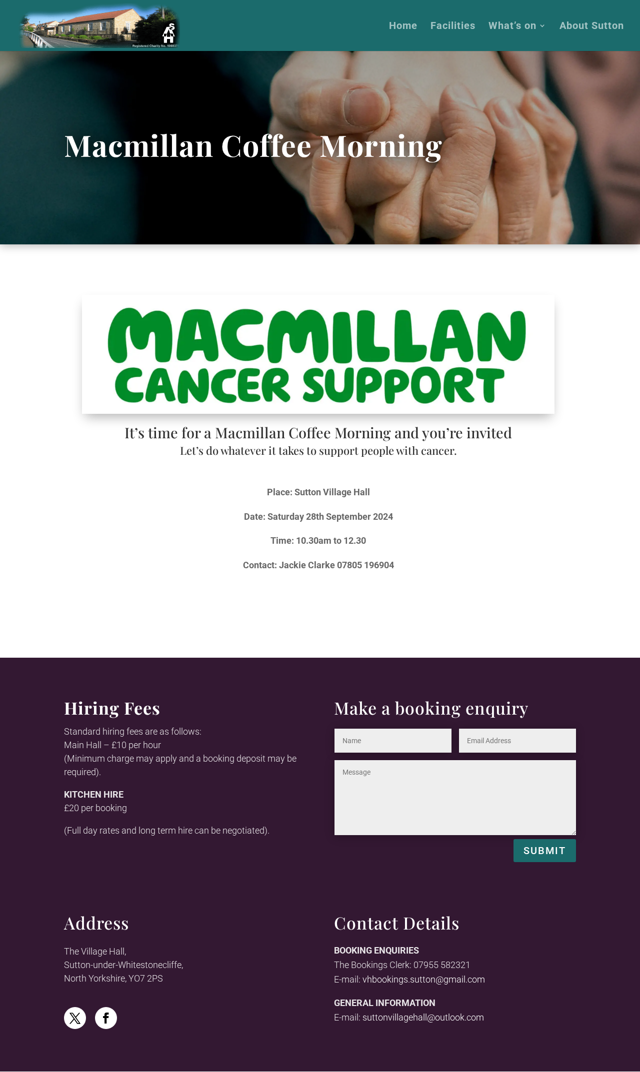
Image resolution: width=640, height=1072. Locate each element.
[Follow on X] (75, 1018)
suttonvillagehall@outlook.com (423, 1017)
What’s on (512, 26)
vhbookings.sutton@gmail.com (423, 979)
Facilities (453, 26)
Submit (545, 851)
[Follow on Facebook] (106, 1018)
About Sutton (592, 26)
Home (403, 26)
